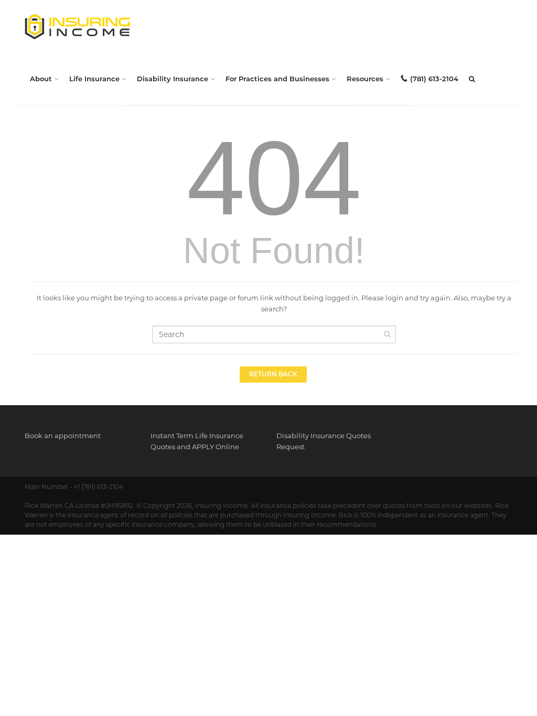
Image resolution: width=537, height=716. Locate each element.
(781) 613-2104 (434, 78)
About (41, 78)
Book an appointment (63, 435)
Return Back (273, 374)
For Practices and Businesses (277, 78)
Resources (365, 78)
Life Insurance (94, 78)
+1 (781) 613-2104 (98, 487)
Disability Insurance (172, 78)
